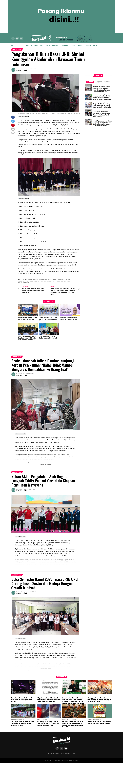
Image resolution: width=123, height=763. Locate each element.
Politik (73, 45)
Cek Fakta (47, 45)
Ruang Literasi (65, 45)
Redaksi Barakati (22, 70)
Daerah (95, 45)
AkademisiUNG (33, 279)
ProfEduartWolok (24, 281)
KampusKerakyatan (64, 279)
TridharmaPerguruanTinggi (62, 281)
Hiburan (88, 45)
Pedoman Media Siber (53, 753)
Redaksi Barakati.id (65, 753)
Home (27, 45)
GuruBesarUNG (52, 279)
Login (73, 753)
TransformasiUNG (47, 281)
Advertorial (55, 45)
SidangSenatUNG (35, 281)
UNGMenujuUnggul (24, 282)
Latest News (34, 45)
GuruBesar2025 (42, 279)
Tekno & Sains (80, 45)
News (41, 45)
